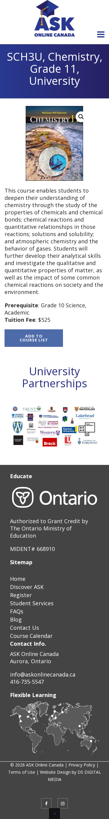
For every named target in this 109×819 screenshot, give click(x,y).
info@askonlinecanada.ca (42, 674)
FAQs (16, 611)
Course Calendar (31, 635)
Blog (16, 619)
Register (21, 595)
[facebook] (46, 803)
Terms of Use (21, 772)
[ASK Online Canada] (54, 19)
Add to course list (34, 338)
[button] (81, 116)
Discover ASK (27, 586)
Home (17, 578)
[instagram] (63, 803)
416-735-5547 (27, 681)
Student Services (32, 603)
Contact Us (24, 627)
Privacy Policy (81, 765)
